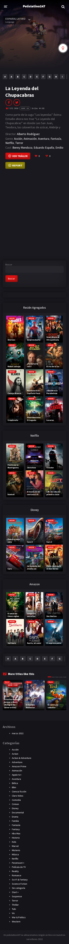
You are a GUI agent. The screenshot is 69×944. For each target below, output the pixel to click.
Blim (14, 787)
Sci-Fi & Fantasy (20, 879)
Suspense (17, 896)
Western (16, 921)
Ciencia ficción (19, 791)
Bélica (15, 783)
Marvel (15, 846)
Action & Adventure (21, 757)
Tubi (14, 908)
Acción (18, 139)
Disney (15, 808)
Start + (15, 892)
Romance (16, 875)
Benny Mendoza (22, 147)
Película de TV (19, 867)
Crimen (15, 804)
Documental (18, 812)
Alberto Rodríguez (28, 134)
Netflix (9, 143)
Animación (30, 139)
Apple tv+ (16, 774)
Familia (15, 820)
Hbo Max (16, 833)
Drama (15, 816)
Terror (19, 143)
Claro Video (17, 795)
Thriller (15, 904)
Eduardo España (44, 147)
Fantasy (16, 829)
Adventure (17, 762)
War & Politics (19, 917)
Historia (16, 837)
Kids (14, 841)
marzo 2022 (17, 733)
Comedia (16, 799)
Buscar (8, 264)
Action (15, 753)
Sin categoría (18, 887)
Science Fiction (19, 883)
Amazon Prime (19, 766)
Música (15, 854)
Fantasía (56, 139)
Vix (13, 913)
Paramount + (18, 862)
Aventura (43, 139)
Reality (15, 871)
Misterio (16, 850)
